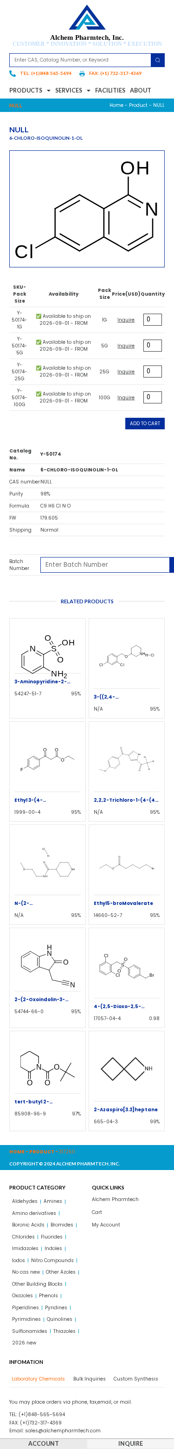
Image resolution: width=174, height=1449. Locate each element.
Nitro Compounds (52, 1260)
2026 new (24, 1342)
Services (68, 90)
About (140, 90)
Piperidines (25, 1307)
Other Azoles (61, 1272)
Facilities (110, 90)
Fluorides (52, 1236)
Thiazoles (64, 1331)
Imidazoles (25, 1248)
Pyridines (56, 1307)
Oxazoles (22, 1295)
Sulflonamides (29, 1331)
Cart (97, 1212)
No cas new (26, 1272)
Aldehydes (25, 1201)
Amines (53, 1201)
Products (25, 90)
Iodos (18, 1260)
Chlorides (23, 1236)
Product (138, 105)
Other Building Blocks (37, 1284)
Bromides (62, 1224)
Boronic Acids (28, 1224)
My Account (106, 1224)
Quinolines (59, 1319)
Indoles (53, 1248)
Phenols (48, 1295)
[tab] (37, 1378)
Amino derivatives (34, 1213)
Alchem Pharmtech (115, 1199)
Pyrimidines (26, 1319)
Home (116, 105)
